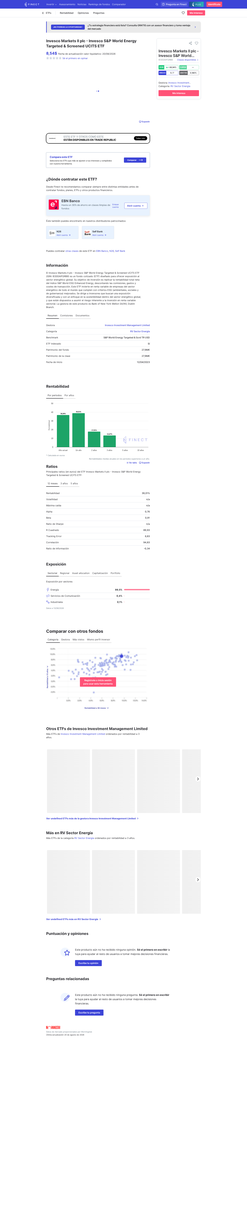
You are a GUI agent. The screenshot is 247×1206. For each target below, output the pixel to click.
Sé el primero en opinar (75, 58)
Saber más (140, 138)
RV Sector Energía (140, 331)
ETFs (48, 12)
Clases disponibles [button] (186, 60)
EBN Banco (70, 200)
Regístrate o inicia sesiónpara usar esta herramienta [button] (98, 682)
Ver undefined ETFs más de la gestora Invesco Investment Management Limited (91, 818)
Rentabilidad (66, 12)
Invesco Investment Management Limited (127, 325)
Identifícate (214, 4)
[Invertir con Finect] (32, 4)
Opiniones (83, 12)
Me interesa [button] (196, 12)
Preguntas (98, 12)
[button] (135, 160)
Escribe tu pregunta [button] (89, 1012)
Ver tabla (133, 463)
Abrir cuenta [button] (134, 205)
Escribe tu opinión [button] (88, 963)
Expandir (146, 122)
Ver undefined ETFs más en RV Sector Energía (72, 919)
